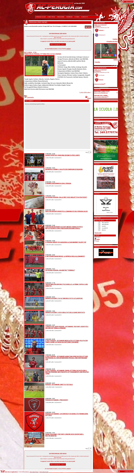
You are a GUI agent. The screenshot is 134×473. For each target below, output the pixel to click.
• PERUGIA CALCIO (41, 17)
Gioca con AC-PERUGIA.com (101, 93)
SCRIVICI (68, 48)
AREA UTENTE (129, 1)
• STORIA (76, 17)
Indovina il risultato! (99, 84)
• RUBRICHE (69, 17)
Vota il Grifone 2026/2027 (100, 97)
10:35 (97, 241)
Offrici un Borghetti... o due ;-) (57, 44)
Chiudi (89, 98)
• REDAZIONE (60, 17)
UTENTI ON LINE (129, 471)
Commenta (30, 97)
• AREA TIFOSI (51, 17)
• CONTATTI (84, 17)
